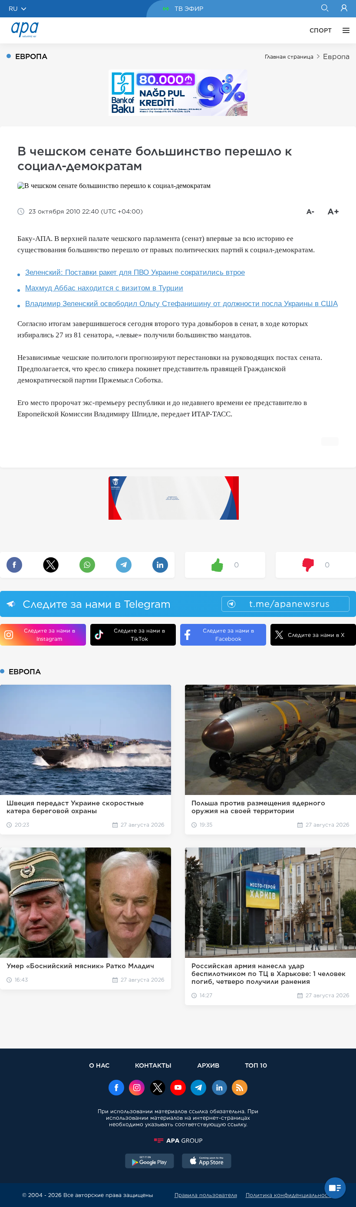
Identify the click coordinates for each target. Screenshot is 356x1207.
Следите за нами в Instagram (49, 634)
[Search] (324, 9)
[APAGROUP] (178, 1140)
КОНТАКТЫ (153, 1065)
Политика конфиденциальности (290, 1195)
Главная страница (289, 56)
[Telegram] (198, 1088)
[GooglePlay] (150, 1162)
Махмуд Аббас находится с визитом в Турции (104, 288)
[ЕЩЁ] (343, 30)
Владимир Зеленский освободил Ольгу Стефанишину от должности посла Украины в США (181, 304)
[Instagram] (137, 1088)
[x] (157, 1088)
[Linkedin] (219, 1088)
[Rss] (239, 1088)
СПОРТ (321, 30)
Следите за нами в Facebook (228, 634)
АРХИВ (208, 1065)
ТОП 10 (256, 1065)
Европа (336, 57)
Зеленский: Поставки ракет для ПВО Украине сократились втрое (135, 272)
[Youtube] (178, 1088)
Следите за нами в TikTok (139, 634)
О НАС (99, 1065)
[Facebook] (116, 1088)
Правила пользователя (206, 1195)
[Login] (344, 8)
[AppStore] (206, 1162)
